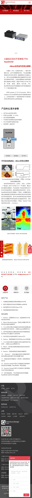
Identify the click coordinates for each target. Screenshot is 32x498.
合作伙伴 (3, 416)
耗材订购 (15, 395)
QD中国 (3, 414)
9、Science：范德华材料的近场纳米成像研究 (13, 351)
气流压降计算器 (5, 397)
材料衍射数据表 (5, 400)
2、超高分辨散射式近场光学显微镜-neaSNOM (14, 304)
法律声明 (6, 493)
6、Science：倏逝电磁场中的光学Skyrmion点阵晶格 (15, 339)
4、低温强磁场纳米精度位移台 (9, 310)
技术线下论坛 (13, 407)
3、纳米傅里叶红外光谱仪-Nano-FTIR (11, 307)
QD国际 (8, 414)
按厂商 (12, 388)
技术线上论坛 (4, 407)
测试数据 (16, 10)
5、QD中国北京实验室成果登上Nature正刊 (13, 336)
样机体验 (9, 395)
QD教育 (9, 416)
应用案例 (5, 10)
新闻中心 (26, 414)
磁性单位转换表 (24, 397)
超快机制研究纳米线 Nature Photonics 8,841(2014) (16, 259)
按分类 (3, 388)
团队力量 (14, 414)
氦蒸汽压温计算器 (15, 397)
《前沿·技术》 (22, 416)
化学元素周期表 (14, 400)
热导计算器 (22, 395)
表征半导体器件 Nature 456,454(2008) (16, 233)
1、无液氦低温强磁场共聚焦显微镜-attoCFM (13, 301)
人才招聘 (15, 416)
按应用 (8, 388)
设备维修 (3, 395)
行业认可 (20, 414)
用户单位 (27, 10)
